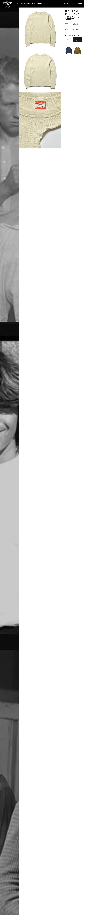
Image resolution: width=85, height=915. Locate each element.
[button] (40, 29)
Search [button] (66, 3)
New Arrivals (21, 3)
